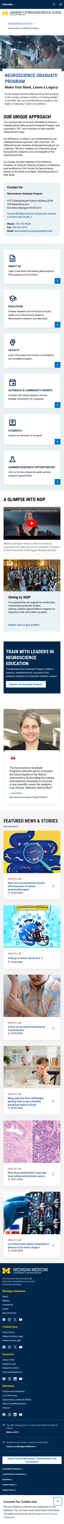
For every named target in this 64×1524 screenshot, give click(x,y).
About (5, 1296)
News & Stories (9, 1313)
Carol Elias (17, 793)
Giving (5, 1309)
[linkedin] (15, 1379)
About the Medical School (14, 1403)
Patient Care (10, 1326)
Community (7, 1304)
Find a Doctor (8, 1332)
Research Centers (10, 1368)
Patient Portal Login (11, 1340)
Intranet (6, 1408)
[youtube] (20, 1320)
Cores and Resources (12, 1372)
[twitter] (15, 1320)
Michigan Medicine (13, 1291)
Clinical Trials (8, 1360)
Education (8, 1386)
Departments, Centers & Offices (16, 1399)
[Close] (57, 1501)
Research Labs (9, 1364)
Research (8, 1354)
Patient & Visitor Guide (12, 1336)
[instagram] (9, 1320)
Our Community (9, 1395)
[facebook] (4, 1320)
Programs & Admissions (13, 1391)
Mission (6, 1300)
